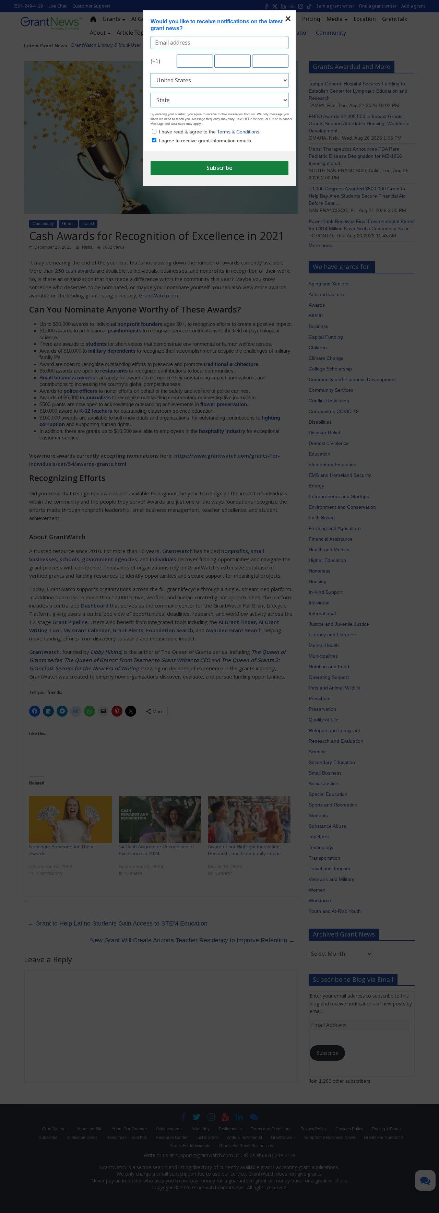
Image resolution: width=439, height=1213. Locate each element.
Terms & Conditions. (239, 131)
